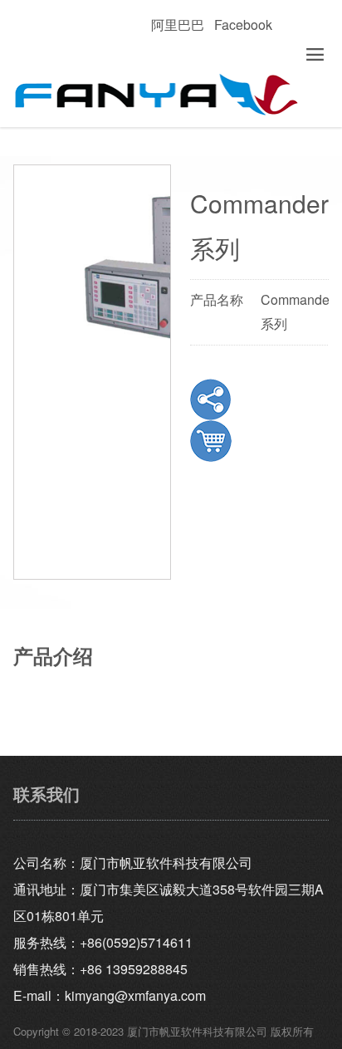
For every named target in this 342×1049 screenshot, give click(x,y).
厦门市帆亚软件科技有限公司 (170, 95)
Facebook (243, 24)
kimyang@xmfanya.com (135, 995)
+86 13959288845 (134, 968)
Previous (38, 336)
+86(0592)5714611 (136, 942)
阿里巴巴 (177, 24)
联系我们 (46, 794)
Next (146, 336)
